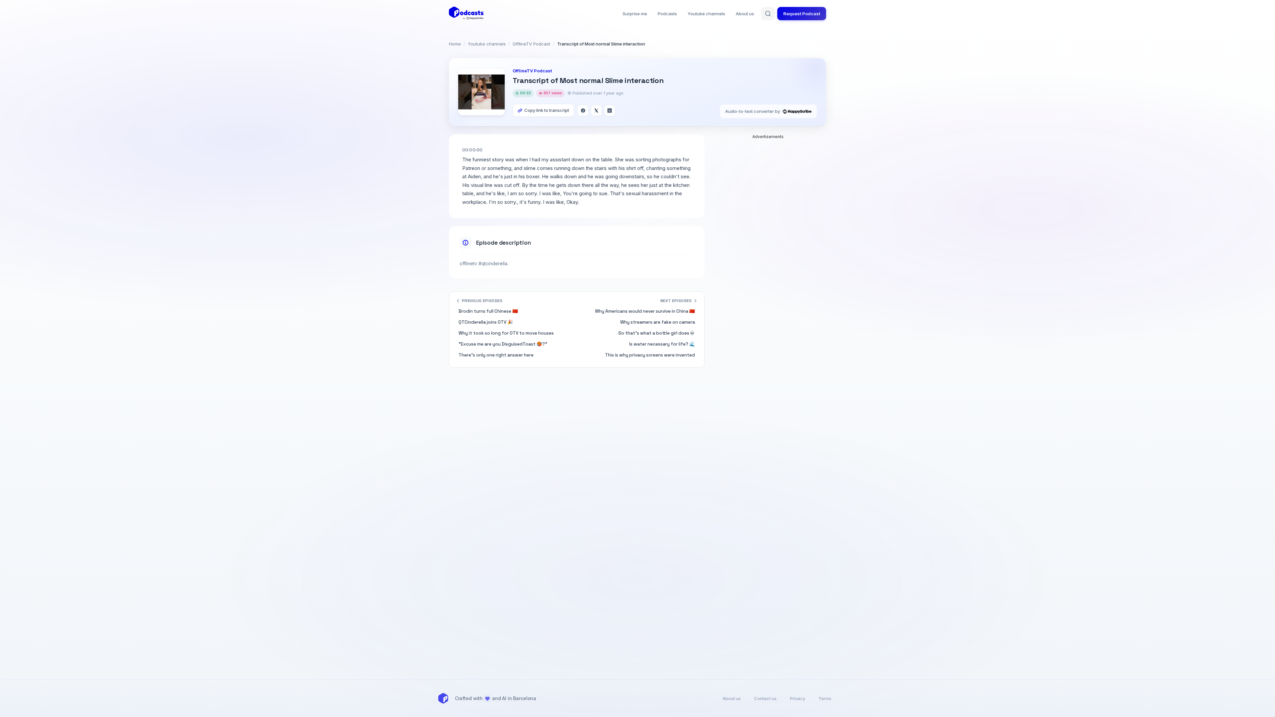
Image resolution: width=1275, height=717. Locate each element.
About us (745, 13)
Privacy (797, 698)
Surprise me (635, 13)
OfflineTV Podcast (531, 43)
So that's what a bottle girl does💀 (656, 333)
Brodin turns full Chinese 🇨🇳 (488, 311)
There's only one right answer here (496, 355)
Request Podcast (801, 13)
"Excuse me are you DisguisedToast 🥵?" (503, 344)
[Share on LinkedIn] (609, 110)
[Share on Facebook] (583, 110)
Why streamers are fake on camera (657, 322)
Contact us (765, 698)
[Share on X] (596, 110)
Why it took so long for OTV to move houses (506, 333)
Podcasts (667, 13)
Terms (824, 698)
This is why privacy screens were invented (650, 355)
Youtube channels (706, 13)
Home (455, 43)
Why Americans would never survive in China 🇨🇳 (645, 311)
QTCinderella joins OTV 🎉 (486, 322)
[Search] (768, 13)
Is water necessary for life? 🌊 (662, 344)
